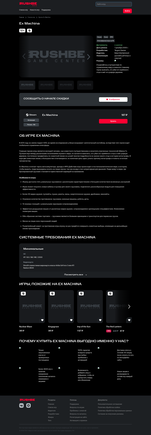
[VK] (21, 405)
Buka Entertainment (122, 53)
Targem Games (120, 50)
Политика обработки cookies (109, 407)
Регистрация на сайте (78, 417)
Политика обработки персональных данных (115, 410)
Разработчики (53, 414)
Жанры (51, 417)
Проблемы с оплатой (78, 410)
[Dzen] (28, 405)
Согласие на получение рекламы (111, 414)
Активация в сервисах (78, 420)
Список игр (31, 17)
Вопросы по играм (77, 407)
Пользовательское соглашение (110, 404)
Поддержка (74, 404)
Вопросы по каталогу (78, 414)
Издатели (51, 410)
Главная (21, 17)
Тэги (49, 420)
